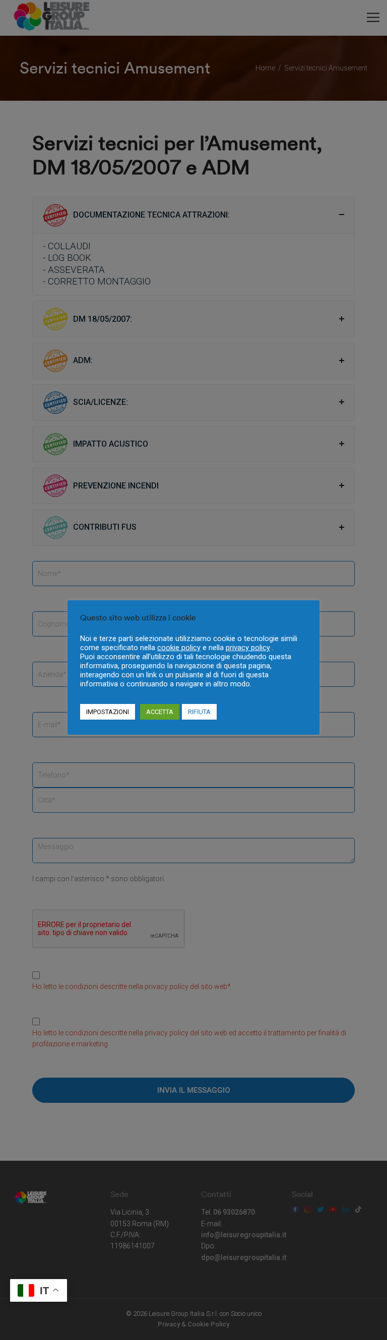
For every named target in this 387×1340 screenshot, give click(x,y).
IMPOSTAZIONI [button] (107, 712)
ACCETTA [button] (159, 712)
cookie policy (179, 647)
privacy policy (248, 647)
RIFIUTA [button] (199, 712)
